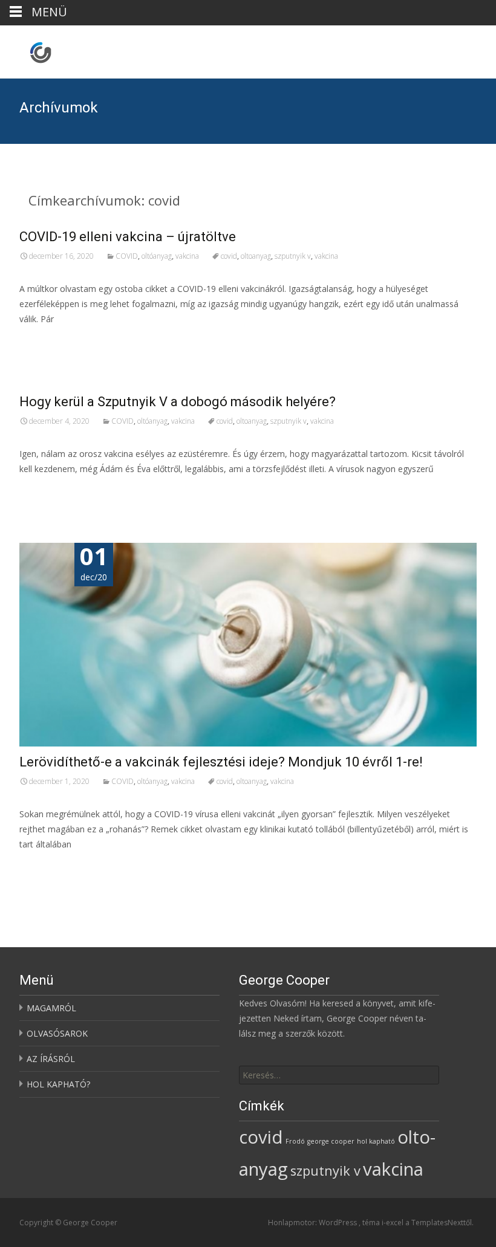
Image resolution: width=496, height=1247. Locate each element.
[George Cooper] (31, 49)
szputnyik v (293, 256)
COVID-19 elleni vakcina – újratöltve (127, 236)
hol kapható (376, 1141)
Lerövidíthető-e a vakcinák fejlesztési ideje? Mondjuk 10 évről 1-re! (221, 761)
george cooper (330, 1141)
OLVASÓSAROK (57, 1033)
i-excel (393, 1222)
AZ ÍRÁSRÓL (51, 1058)
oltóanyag (157, 256)
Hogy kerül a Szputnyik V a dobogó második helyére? (177, 401)
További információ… (65, 341)
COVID (127, 256)
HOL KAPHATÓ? (58, 1084)
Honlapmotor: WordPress (313, 1222)
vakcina (187, 256)
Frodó (295, 1141)
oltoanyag (256, 256)
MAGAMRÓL (51, 1008)
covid (229, 256)
